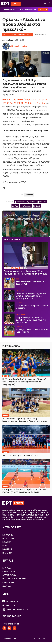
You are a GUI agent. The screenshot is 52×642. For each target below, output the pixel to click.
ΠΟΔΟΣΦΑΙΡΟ (8, 538)
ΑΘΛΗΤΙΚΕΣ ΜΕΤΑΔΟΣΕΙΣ (17, 609)
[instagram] (9, 628)
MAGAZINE (7, 549)
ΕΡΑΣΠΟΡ (19, 10)
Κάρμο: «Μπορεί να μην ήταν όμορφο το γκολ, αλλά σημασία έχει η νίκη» (31, 320)
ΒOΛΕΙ (5, 376)
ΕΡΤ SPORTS (12, 601)
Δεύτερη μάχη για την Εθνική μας (20, 455)
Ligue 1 (19, 327)
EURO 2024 (7, 535)
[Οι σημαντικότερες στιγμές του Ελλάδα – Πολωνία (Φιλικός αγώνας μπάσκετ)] (9, 295)
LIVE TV (9, 10)
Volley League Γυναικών (14, 34)
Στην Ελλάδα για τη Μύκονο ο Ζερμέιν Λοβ (30, 282)
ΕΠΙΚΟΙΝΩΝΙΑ (8, 582)
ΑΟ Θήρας (28, 194)
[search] (50, 3)
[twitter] (14, 628)
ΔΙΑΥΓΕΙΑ (6, 586)
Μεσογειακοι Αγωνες (13, 268)
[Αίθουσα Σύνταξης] (6, 46)
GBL (17, 279)
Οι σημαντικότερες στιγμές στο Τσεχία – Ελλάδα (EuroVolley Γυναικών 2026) (24, 491)
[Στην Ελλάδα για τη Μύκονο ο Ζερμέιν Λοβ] (9, 283)
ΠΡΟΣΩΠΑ (7, 552)
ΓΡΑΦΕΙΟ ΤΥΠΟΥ (10, 571)
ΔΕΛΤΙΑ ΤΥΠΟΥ (9, 575)
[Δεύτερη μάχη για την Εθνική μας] (26, 439)
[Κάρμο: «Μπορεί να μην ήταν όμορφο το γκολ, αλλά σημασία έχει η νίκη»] (9, 319)
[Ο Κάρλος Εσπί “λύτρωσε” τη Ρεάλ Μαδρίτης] (9, 307)
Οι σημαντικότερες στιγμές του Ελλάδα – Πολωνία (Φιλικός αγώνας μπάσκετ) (31, 296)
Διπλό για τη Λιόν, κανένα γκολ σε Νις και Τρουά (32, 330)
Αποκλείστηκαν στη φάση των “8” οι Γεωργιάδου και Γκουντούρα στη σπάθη (25, 272)
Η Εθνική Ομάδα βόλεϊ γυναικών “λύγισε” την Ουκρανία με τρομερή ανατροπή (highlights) (24, 382)
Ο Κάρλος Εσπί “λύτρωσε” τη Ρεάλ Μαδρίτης (32, 306)
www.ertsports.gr (11, 639)
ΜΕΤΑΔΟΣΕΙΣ (31, 10)
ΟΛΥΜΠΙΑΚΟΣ (21, 315)
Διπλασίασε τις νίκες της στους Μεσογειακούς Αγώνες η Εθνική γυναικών (24, 420)
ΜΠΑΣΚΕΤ (20, 291)
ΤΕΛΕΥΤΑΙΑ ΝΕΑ (12, 239)
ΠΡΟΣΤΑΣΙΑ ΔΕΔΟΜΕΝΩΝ (14, 578)
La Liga (19, 303)
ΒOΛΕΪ (29, 34)
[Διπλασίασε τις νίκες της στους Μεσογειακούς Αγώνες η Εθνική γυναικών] (26, 402)
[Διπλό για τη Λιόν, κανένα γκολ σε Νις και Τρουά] (9, 330)
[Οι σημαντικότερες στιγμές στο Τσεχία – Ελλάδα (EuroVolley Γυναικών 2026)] (26, 473)
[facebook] (4, 628)
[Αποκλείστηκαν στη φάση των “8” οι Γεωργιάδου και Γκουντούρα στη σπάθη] (26, 255)
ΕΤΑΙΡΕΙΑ (6, 568)
